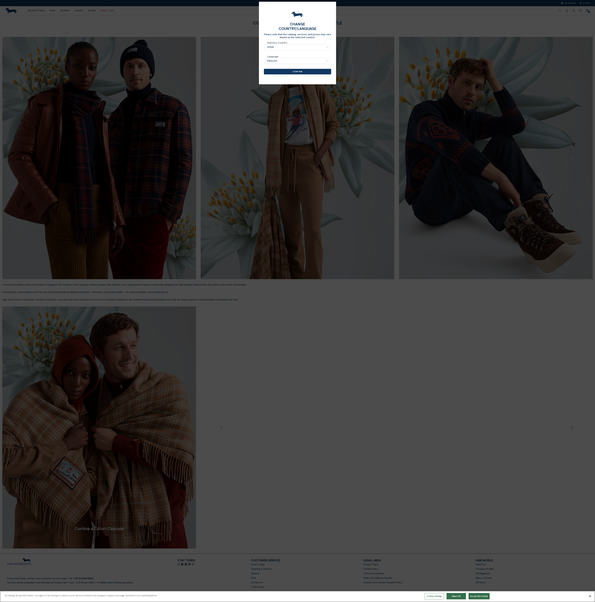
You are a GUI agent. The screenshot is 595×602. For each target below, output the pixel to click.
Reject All (456, 596)
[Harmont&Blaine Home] (297, 14)
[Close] (590, 596)
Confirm (297, 71)
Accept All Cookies (479, 596)
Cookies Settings (434, 596)
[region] (297, 596)
